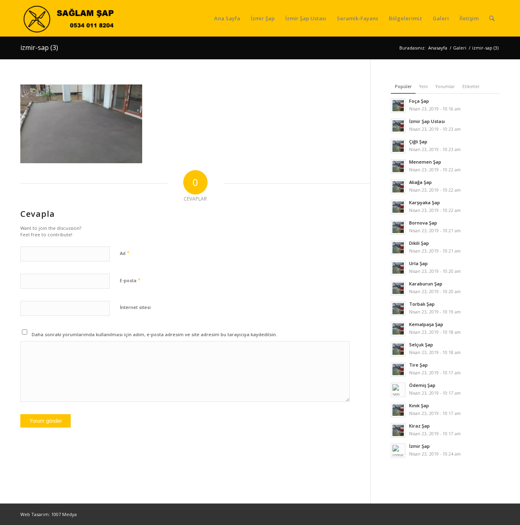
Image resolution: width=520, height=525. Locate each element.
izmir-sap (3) (39, 47)
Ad (125, 253)
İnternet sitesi (135, 307)
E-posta (130, 280)
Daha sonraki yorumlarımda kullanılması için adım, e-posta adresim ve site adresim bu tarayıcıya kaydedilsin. (154, 334)
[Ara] (492, 18)
